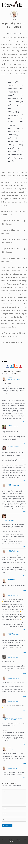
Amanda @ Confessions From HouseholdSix (14, 518)
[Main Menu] (25, 4)
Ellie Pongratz (11, 700)
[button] (7, 366)
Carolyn (10, 377)
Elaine (9, 484)
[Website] (14, 820)
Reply (24, 421)
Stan (9, 677)
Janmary (10, 425)
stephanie (10, 633)
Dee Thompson (11, 550)
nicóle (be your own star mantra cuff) (13, 718)
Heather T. (10, 655)
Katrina (10, 593)
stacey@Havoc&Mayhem (13, 446)
